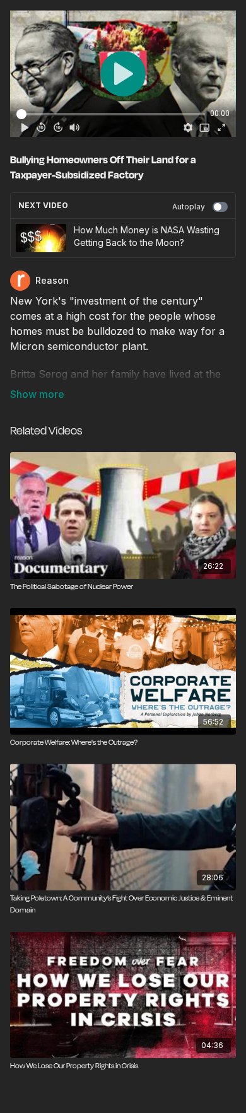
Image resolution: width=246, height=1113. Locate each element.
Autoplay (188, 206)
